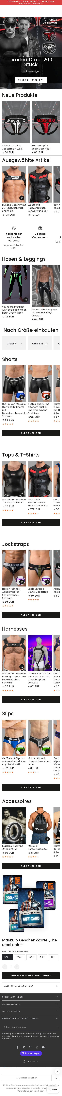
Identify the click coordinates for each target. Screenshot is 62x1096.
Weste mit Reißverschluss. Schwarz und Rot (38, 207)
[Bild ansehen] (31, 53)
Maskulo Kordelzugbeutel (38, 847)
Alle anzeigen (31, 433)
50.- (43, 958)
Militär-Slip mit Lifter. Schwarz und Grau (39, 761)
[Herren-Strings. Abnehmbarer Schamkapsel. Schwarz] (14, 568)
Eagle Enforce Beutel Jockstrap (38, 590)
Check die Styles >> (31, 80)
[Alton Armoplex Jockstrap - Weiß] (16, 122)
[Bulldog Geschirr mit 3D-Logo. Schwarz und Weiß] (14, 184)
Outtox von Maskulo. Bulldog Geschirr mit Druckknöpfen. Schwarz (14, 678)
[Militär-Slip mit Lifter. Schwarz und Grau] (40, 738)
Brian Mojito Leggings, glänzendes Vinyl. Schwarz (44, 312)
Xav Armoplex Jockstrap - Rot (41, 147)
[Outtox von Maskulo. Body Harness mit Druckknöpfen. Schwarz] (40, 653)
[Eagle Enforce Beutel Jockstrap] (40, 568)
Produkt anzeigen (21, 197)
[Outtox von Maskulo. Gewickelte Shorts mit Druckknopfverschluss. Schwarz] (14, 383)
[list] (31, 238)
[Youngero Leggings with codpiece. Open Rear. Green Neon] (16, 284)
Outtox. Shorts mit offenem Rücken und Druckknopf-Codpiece (38, 408)
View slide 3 (35, 85)
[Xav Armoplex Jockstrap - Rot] (46, 122)
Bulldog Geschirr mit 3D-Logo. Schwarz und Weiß (14, 207)
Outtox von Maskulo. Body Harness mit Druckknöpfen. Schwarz (40, 678)
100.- (32, 958)
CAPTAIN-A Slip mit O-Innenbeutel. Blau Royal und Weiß (14, 761)
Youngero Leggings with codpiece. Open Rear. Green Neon (14, 309)
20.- (54, 958)
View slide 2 (26, 85)
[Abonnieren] (58, 1027)
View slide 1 (18, 85)
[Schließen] (57, 1071)
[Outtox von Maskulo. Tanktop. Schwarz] (14, 479)
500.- (8, 958)
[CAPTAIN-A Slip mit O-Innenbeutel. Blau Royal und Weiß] (14, 738)
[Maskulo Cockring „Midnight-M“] (14, 825)
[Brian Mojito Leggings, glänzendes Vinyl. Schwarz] (46, 286)
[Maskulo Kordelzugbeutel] (40, 825)
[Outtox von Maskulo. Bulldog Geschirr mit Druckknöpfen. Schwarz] (14, 653)
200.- (20, 958)
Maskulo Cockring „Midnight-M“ (12, 847)
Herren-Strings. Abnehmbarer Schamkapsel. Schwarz (11, 593)
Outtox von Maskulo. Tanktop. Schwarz (14, 501)
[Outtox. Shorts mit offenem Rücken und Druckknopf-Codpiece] (40, 383)
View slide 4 (44, 85)
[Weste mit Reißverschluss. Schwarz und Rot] (40, 184)
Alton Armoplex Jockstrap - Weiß (12, 147)
